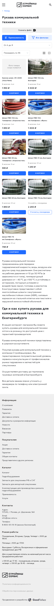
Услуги (5, 498)
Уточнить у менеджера (40, 212)
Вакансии (6, 429)
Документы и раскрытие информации (19, 421)
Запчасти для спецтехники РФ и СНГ (18, 480)
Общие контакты (9, 456)
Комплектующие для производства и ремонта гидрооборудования (23, 489)
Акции (5, 445)
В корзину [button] (14, 93)
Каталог (5, 473)
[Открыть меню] (3, 5)
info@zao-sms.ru (9, 518)
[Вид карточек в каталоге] (44, 53)
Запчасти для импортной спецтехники (19, 484)
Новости (6, 425)
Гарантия (6, 413)
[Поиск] (50, 4)
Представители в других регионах (17, 460)
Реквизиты (7, 409)
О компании (7, 405)
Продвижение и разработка (14, 600)
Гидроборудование (11, 476)
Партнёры (6, 433)
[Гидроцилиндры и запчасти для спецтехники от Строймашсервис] (27, 4)
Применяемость (16, 38)
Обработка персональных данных (17, 591)
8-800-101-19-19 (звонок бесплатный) (19, 525)
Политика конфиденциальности (16, 584)
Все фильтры (42, 38)
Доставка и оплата (10, 417)
